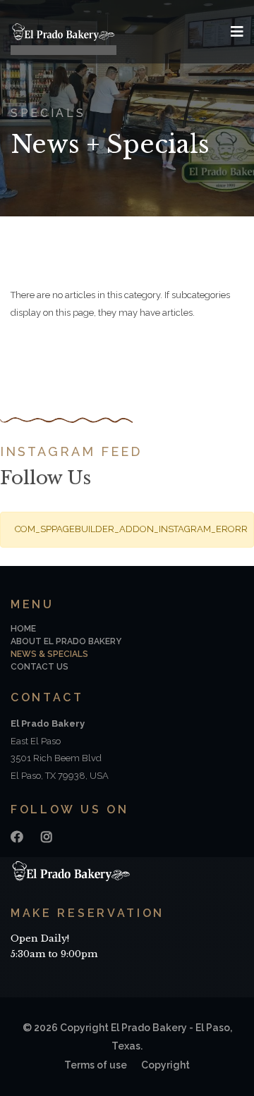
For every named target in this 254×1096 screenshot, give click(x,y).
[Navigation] (237, 31)
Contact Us (39, 667)
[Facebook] (17, 836)
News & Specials (49, 654)
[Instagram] (46, 836)
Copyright (165, 1065)
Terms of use (95, 1065)
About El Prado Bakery (66, 641)
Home (23, 629)
